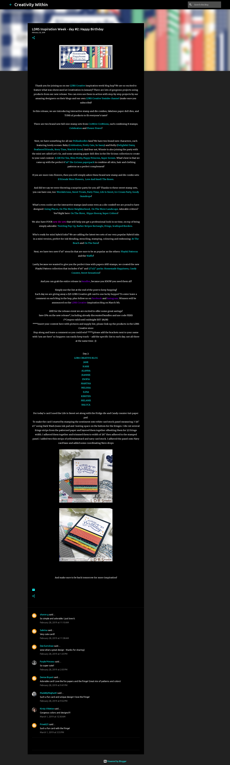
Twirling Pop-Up (67, 226)
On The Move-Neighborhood (74, 209)
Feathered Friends (43, 149)
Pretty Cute (88, 145)
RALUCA (85, 404)
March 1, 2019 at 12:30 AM (52, 716)
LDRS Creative (77, 85)
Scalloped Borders (122, 226)
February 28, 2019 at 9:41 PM (53, 685)
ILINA (86, 392)
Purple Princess (47, 661)
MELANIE (86, 400)
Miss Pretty (76, 158)
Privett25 (44, 724)
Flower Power (94, 128)
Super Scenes (108, 158)
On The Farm (91, 243)
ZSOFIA (86, 379)
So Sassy (99, 145)
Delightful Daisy (126, 145)
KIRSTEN (86, 396)
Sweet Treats (79, 192)
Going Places (51, 209)
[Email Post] (33, 591)
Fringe (107, 226)
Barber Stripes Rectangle (90, 226)
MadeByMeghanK (48, 693)
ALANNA (85, 370)
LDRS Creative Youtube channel (102, 98)
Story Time (60, 149)
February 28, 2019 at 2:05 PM (53, 669)
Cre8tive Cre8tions (99, 124)
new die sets (59, 221)
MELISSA (86, 387)
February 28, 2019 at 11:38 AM (54, 638)
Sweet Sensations (90, 272)
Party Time (93, 192)
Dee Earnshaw (47, 646)
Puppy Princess (91, 158)
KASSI (86, 366)
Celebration (75, 128)
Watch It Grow (74, 149)
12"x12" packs (96, 268)
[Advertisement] (157, 115)
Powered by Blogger (116, 761)
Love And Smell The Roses (99, 179)
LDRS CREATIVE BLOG (86, 358)
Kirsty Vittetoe (47, 708)
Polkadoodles (80, 141)
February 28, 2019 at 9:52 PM (53, 701)
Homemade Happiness (116, 268)
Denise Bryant (46, 677)
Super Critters (110, 213)
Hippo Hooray (94, 213)
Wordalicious (64, 192)
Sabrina (43, 630)
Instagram (112, 298)
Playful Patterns (129, 251)
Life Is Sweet (106, 192)
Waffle (90, 255)
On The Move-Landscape (104, 209)
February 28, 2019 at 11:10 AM (54, 622)
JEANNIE (85, 375)
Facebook (97, 298)
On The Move (78, 213)
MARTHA (86, 383)
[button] (33, 38)
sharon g (44, 614)
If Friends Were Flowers (71, 179)
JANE (85, 362)
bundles (86, 281)
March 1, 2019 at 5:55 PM (52, 732)
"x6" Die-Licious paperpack (79, 162)
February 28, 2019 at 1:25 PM (53, 654)
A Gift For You (62, 158)
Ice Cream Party (122, 192)
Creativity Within (31, 4)
